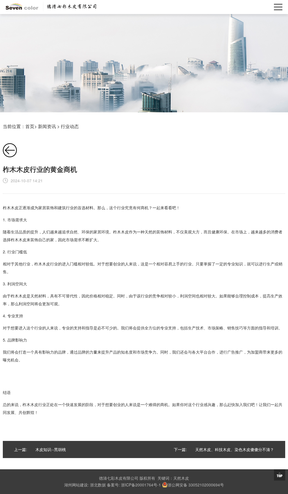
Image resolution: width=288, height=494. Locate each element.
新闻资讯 (47, 126)
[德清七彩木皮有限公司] (51, 7)
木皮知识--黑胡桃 (50, 449)
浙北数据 (98, 485)
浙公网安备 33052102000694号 (196, 485)
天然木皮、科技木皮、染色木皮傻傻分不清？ (234, 449)
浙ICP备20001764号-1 (141, 485)
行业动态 (70, 126)
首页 (29, 126)
